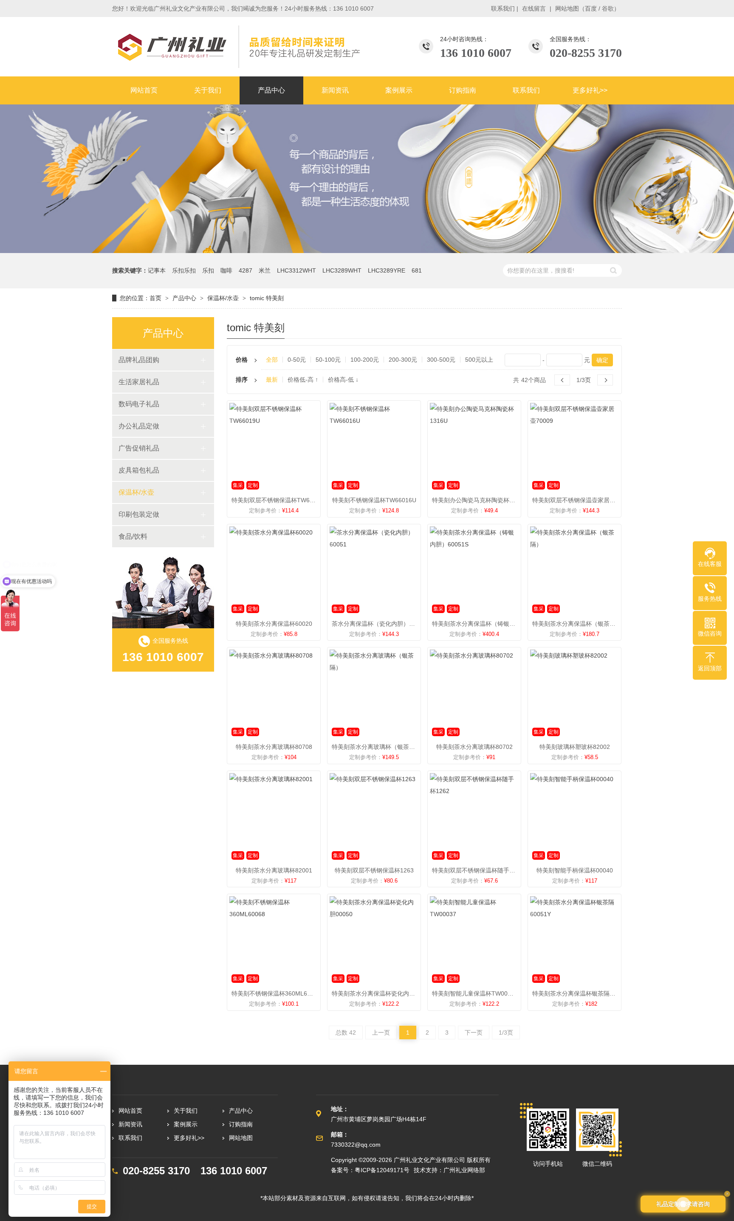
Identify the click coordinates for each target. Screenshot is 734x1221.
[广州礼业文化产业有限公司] (237, 46)
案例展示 (186, 1124)
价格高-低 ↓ (343, 380)
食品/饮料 (133, 536)
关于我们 (186, 1110)
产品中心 (184, 298)
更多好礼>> (189, 1137)
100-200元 (364, 360)
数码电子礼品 (139, 404)
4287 (245, 270)
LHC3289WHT (341, 270)
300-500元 (441, 360)
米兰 (265, 270)
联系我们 (503, 8)
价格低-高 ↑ (303, 380)
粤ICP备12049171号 (382, 1170)
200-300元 (403, 360)
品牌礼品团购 (139, 359)
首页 (155, 298)
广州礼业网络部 (464, 1170)
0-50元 (297, 360)
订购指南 (241, 1124)
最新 (272, 380)
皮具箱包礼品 (139, 470)
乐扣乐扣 (184, 270)
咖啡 (226, 270)
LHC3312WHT (296, 270)
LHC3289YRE (386, 270)
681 (417, 270)
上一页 (381, 1032)
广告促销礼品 (139, 448)
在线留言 (534, 8)
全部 (272, 360)
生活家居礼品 (139, 381)
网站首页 (130, 1110)
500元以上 (479, 360)
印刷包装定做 (139, 514)
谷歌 (608, 8)
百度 (591, 8)
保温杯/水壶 (223, 298)
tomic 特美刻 (267, 298)
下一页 (474, 1032)
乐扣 (208, 270)
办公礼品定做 (139, 426)
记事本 (157, 270)
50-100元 (328, 360)
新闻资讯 (130, 1124)
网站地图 (567, 8)
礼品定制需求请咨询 (683, 1204)
